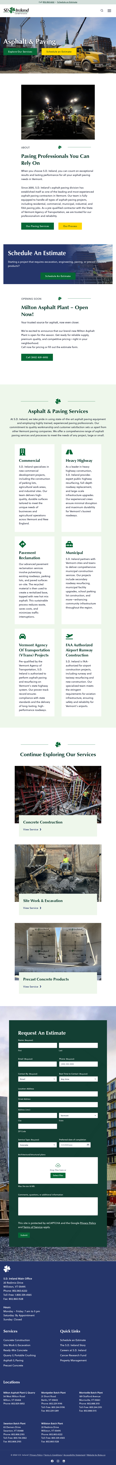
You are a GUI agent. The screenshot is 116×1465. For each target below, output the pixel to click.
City (19, 1120)
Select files (58, 1175)
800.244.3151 (95, 1407)
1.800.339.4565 (23, 1295)
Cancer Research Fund (73, 1355)
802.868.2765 (17, 1434)
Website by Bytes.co (96, 1455)
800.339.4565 (58, 1437)
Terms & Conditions (53, 1455)
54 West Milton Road (14, 1396)
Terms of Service (33, 1227)
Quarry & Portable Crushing (19, 1355)
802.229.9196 (55, 1403)
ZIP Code (22, 1131)
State (61, 1120)
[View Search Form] (102, 10)
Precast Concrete (13, 1365)
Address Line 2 (24, 1109)
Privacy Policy (88, 1223)
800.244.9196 (58, 1407)
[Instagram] (58, 1461)
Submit (24, 1235)
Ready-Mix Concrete (15, 1350)
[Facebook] (52, 1461)
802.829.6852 (18, 1403)
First (20, 1050)
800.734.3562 (20, 1437)
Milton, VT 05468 (12, 1400)
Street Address (24, 1099)
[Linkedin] (63, 1461)
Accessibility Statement (74, 1455)
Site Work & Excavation (16, 1345)
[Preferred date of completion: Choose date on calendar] (88, 1144)
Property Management (73, 1360)
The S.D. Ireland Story (73, 1345)
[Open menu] (109, 11)
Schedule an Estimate (67, 2)
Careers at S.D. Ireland (73, 1350)
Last (60, 1050)
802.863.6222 (48, 2)
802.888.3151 (93, 1403)
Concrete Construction (16, 1340)
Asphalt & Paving (13, 1360)
